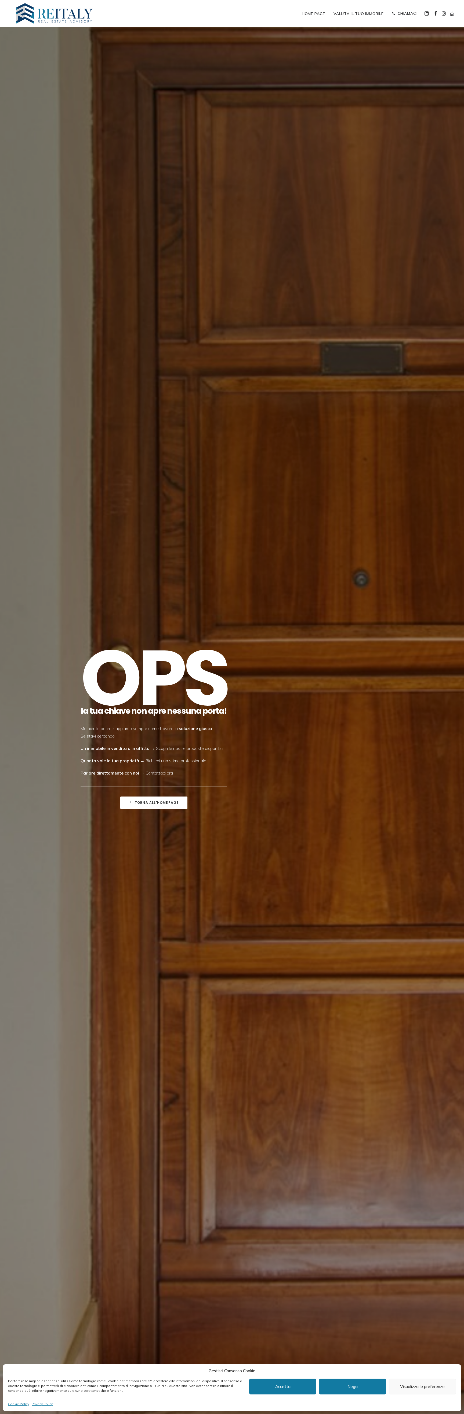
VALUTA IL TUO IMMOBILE (358, 13)
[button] (427, 13)
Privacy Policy (42, 1404)
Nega (352, 1386)
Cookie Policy (18, 1404)
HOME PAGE (313, 13)
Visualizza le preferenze (422, 1386)
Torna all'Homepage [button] (157, 802)
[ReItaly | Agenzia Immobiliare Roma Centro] (54, 13)
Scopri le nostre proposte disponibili (189, 748)
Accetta (283, 1386)
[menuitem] (313, 13)
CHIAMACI (407, 13)
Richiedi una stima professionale (176, 760)
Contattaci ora (159, 773)
